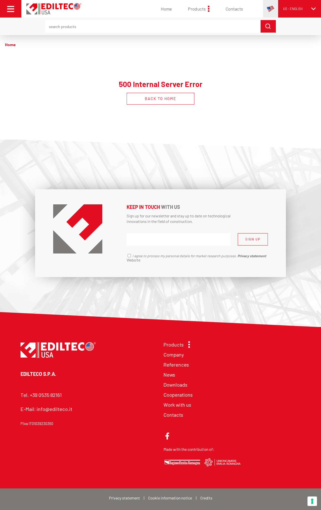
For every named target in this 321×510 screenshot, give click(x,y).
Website (133, 260)
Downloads (175, 384)
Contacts (234, 9)
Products (197, 9)
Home (166, 9)
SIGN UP (252, 239)
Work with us (177, 404)
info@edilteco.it (54, 409)
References (176, 364)
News (169, 374)
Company (174, 354)
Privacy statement (124, 497)
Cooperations (178, 394)
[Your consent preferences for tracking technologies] (312, 501)
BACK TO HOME (160, 98)
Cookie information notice (170, 497)
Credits (206, 497)
